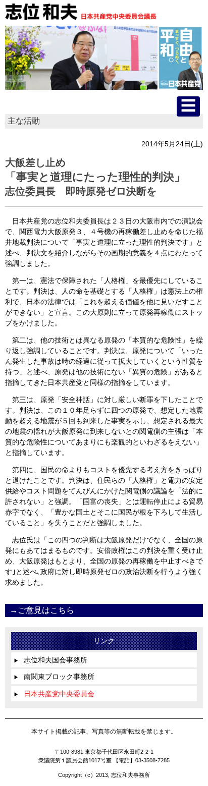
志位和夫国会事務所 (50, 660)
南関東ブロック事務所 (54, 676)
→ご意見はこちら (42, 610)
